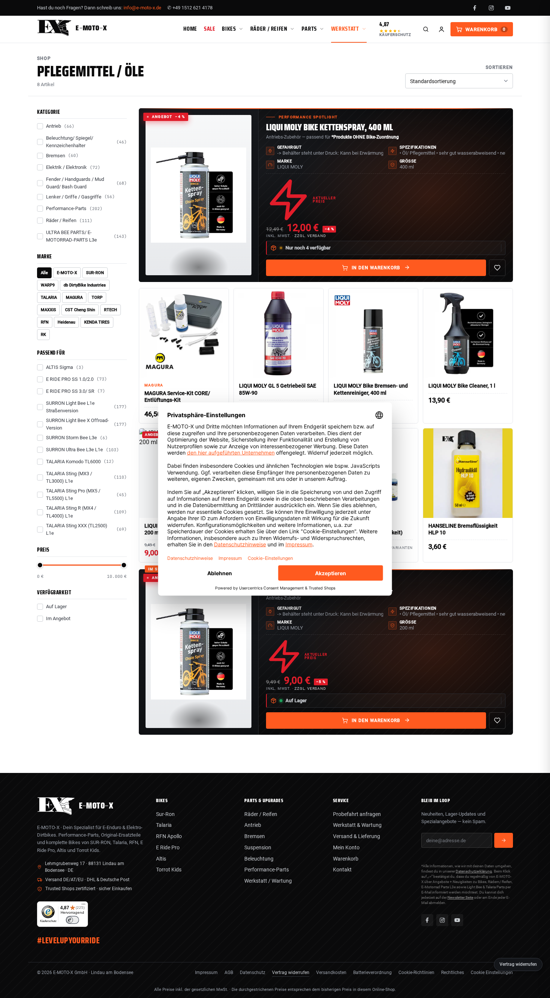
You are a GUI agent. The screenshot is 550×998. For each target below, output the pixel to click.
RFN (45, 322)
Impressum (206, 972)
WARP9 (48, 285)
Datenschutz (252, 972)
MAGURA (74, 297)
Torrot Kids (168, 870)
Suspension (257, 847)
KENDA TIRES (97, 322)
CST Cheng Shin (80, 309)
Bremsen (254, 836)
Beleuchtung (259, 859)
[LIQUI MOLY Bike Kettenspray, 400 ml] (198, 195)
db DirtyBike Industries (85, 285)
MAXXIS (48, 309)
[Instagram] (491, 8)
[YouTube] (507, 8)
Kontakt (342, 870)
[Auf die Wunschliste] (497, 268)
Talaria (164, 825)
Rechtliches (452, 972)
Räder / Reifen (268, 28)
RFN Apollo (169, 836)
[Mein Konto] (441, 29)
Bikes (229, 28)
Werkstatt (345, 28)
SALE (210, 28)
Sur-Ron (165, 814)
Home (190, 28)
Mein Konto (346, 847)
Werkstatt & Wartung (357, 825)
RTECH (110, 309)
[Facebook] (475, 8)
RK (43, 334)
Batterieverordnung (372, 972)
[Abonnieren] (503, 840)
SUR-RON (95, 272)
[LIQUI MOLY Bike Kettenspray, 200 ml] (198, 652)
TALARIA (49, 297)
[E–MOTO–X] (56, 812)
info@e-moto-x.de (142, 7)
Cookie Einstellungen (492, 972)
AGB (228, 972)
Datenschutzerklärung (474, 871)
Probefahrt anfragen (357, 814)
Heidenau (66, 322)
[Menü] (83, 905)
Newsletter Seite (460, 897)
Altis (161, 859)
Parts (309, 28)
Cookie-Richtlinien (416, 972)
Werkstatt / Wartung (268, 881)
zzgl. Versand (310, 236)
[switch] (72, 920)
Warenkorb (345, 859)
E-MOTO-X (67, 272)
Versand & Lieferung (356, 836)
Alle (44, 272)
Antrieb (252, 825)
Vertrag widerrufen (290, 972)
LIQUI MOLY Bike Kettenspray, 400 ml (329, 127)
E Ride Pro (168, 847)
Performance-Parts (266, 870)
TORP (97, 297)
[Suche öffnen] (426, 29)
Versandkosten (331, 972)
